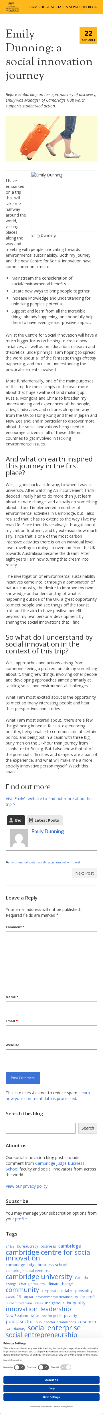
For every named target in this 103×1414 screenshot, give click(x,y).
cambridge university (39, 1276)
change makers (32, 1283)
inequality (76, 1302)
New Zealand (17, 1315)
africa (10, 1246)
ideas (39, 1303)
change (11, 1284)
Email (12, 1021)
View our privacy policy (26, 1186)
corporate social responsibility (67, 1290)
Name (12, 997)
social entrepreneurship (41, 1335)
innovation (22, 1309)
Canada (81, 1277)
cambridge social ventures (28, 1270)
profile (21, 1218)
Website (12, 1045)
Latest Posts (47, 820)
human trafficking (19, 1303)
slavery (19, 1329)
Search (88, 1128)
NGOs (35, 1316)
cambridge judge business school (36, 1264)
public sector (19, 1321)
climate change (60, 1283)
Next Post (84, 873)
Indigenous (54, 1303)
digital (28, 1297)
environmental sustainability (27, 862)
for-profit (88, 1296)
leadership (55, 1309)
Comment (15, 927)
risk (8, 1329)
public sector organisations (56, 1322)
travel (76, 862)
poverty (70, 1315)
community (22, 1290)
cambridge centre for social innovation (49, 1255)
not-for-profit (52, 1316)
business (48, 1246)
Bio (18, 820)
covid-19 (13, 1296)
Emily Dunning (47, 831)
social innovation (59, 862)
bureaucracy (27, 1246)
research (87, 1321)
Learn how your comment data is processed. (48, 1095)
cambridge (69, 1246)
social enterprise (54, 1328)
